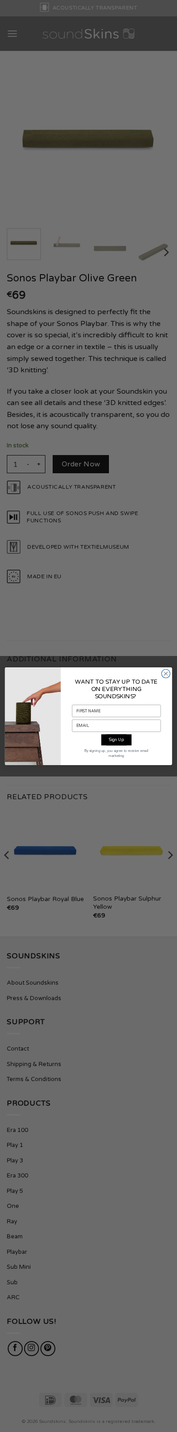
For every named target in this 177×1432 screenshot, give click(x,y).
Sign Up (116, 739)
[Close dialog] (166, 673)
